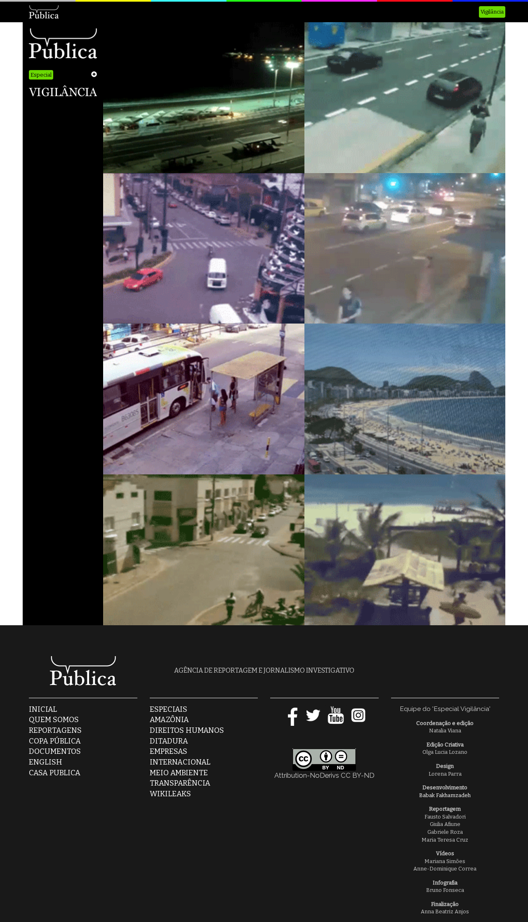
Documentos (55, 751)
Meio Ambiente (179, 772)
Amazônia (169, 719)
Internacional (180, 762)
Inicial (43, 709)
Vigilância (492, 12)
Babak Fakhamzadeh (445, 795)
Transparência (180, 783)
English (45, 762)
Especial (41, 75)
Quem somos (54, 719)
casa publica (54, 772)
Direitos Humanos (187, 730)
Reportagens (55, 730)
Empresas (168, 751)
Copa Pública (55, 741)
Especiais (168, 709)
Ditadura (169, 741)
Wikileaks (170, 793)
